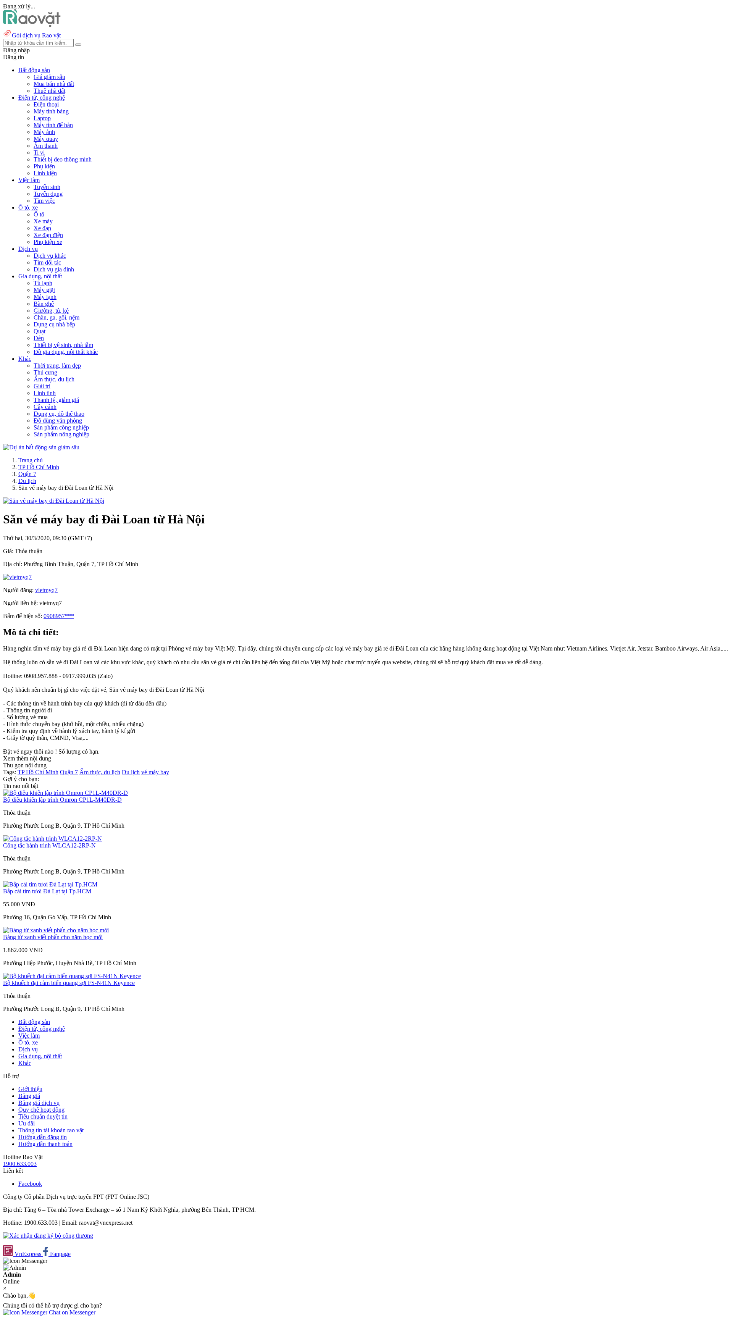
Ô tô (39, 214)
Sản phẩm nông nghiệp (61, 434)
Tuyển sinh (47, 187)
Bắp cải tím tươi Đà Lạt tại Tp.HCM (47, 891)
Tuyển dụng (48, 194)
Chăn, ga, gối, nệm (56, 317)
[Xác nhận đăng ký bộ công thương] (48, 1235)
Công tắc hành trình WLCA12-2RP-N (49, 845)
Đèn (39, 338)
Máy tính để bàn (53, 125)
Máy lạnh (45, 297)
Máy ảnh (44, 132)
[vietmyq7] (17, 577)
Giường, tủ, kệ (51, 310)
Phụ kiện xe (48, 242)
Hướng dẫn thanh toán (45, 1144)
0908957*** (59, 616)
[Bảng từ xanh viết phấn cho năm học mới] (56, 930)
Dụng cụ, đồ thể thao (59, 413)
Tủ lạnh (43, 283)
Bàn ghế (44, 303)
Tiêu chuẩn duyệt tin (43, 1116)
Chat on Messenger (71, 1312)
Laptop (42, 118)
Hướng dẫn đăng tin (42, 1137)
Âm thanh (46, 145)
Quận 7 (27, 474)
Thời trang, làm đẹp (57, 365)
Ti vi (39, 152)
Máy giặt (44, 290)
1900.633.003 (20, 1164)
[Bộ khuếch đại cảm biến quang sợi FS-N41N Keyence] (72, 976)
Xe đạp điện (48, 235)
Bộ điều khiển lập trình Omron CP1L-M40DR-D (62, 799)
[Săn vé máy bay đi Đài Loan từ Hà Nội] (53, 500)
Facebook (30, 1183)
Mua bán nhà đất (54, 84)
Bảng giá (29, 1096)
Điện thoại (46, 104)
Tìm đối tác (47, 262)
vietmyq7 (46, 590)
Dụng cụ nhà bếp (54, 324)
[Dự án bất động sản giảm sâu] (41, 447)
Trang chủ (30, 460)
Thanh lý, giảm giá (56, 400)
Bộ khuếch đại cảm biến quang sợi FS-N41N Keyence (69, 983)
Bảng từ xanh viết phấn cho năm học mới (53, 937)
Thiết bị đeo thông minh (63, 159)
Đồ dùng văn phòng (58, 420)
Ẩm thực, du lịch (54, 379)
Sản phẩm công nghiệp (61, 427)
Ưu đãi (26, 1123)
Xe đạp (42, 228)
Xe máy (43, 221)
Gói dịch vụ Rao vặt (36, 35)
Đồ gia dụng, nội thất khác (66, 352)
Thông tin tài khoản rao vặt (51, 1130)
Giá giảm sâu (49, 77)
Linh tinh (45, 393)
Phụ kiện (44, 166)
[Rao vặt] (32, 25)
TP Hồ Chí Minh (38, 467)
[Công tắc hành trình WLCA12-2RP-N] (52, 838)
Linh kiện (45, 173)
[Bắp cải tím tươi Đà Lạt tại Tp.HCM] (50, 884)
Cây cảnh (45, 407)
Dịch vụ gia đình (54, 269)
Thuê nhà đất (49, 90)
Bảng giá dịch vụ (39, 1102)
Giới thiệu (30, 1089)
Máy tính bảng (51, 111)
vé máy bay (155, 772)
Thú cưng (45, 372)
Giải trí (42, 386)
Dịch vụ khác (50, 255)
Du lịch (27, 481)
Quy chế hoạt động (41, 1109)
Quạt (39, 331)
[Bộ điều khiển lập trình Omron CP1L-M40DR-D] (65, 792)
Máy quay (46, 139)
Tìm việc (44, 200)
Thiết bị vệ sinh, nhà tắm (63, 345)
